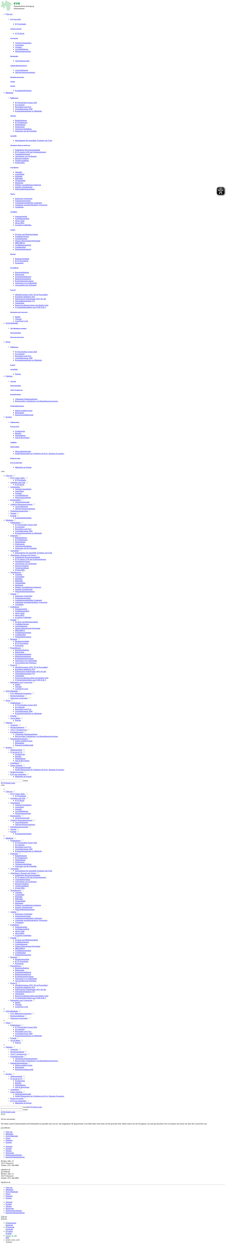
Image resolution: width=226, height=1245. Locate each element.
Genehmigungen (21, 239)
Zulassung (13, 115)
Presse (8, 342)
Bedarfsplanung (21, 120)
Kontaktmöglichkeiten (23, 91)
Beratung (13, 254)
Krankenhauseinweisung (24, 281)
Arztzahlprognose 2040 (23, 109)
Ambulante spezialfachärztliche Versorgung (31, 205)
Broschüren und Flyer (23, 107)
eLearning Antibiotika (23, 225)
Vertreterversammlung (23, 43)
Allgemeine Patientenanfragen (26, 399)
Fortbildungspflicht (22, 219)
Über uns (9, 14)
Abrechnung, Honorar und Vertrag (20, 145)
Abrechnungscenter (22, 61)
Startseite (9, 1146)
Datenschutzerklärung (14, 1155)
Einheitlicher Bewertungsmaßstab (27, 150)
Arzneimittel (19, 174)
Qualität (12, 229)
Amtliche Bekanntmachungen (18, 65)
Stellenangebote (14, 422)
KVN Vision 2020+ (15, 19)
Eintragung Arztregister (23, 199)
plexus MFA (19, 223)
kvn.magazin (20, 105)
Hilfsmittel (19, 178)
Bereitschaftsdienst (22, 272)
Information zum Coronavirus (19, 312)
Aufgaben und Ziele (15, 28)
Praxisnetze (19, 263)
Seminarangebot (21, 216)
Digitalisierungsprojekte (17, 77)
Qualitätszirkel (20, 247)
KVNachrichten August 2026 (26, 103)
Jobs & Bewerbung (22, 438)
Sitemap (9, 1151)
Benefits (18, 433)
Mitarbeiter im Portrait (23, 467)
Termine (12, 81)
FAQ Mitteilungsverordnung (18, 328)
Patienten (9, 376)
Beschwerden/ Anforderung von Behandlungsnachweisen (36, 401)
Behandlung (19, 413)
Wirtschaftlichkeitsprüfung (25, 189)
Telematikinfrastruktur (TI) (25, 301)
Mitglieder (9, 93)
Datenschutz (19, 275)
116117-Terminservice (16, 390)
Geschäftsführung (21, 49)
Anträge (12, 194)
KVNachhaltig (20, 24)
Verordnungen (14, 167)
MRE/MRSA (20, 243)
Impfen (17, 317)
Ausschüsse (19, 45)
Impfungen (19, 183)
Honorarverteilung (22, 158)
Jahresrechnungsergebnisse (25, 72)
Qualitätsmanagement (23, 245)
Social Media (14, 369)
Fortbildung (13, 212)
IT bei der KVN (14, 426)
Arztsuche (13, 381)
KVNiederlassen (21, 123)
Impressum (10, 1153)
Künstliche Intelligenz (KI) (25, 297)
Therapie (18, 319)
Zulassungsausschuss (23, 201)
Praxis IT (13, 290)
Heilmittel (18, 176)
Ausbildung (13, 442)
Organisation (14, 38)
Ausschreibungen (21, 70)
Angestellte (13, 136)
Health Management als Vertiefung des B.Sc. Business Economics (39, 454)
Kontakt (12, 86)
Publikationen (14, 98)
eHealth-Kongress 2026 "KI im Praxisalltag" (31, 295)
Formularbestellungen (23, 277)
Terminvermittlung (22, 161)
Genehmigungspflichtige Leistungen (28, 203)
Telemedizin (19, 303)
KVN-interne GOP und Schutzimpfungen (30, 152)
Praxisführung (14, 267)
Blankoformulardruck (23, 279)
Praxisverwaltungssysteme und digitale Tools (31, 305)
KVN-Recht (19, 33)
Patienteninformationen (17, 406)
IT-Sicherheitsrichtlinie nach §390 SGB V (30, 307)
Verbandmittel (20, 181)
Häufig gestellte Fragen (23, 411)
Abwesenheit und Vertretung (25, 285)
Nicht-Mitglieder (12, 323)
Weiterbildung (20, 125)
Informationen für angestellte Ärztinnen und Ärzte (33, 140)
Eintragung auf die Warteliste (26, 131)
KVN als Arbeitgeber (16, 462)
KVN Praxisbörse (21, 261)
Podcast (18, 374)
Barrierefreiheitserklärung (15, 1157)
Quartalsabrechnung (22, 154)
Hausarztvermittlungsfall (24, 415)
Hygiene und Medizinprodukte (26, 234)
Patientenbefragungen (23, 249)
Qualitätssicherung (22, 237)
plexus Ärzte (19, 221)
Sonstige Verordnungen (23, 187)
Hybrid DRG (20, 163)
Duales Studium (14, 446)
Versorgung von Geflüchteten (26, 283)
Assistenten (19, 207)
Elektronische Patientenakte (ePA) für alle (30, 299)
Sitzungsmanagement (23, 51)
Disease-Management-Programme (27, 241)
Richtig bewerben (15, 458)
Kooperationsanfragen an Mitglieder (28, 111)
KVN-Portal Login (8, 783)
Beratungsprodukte (22, 259)
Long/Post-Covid (21, 321)
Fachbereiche (20, 431)
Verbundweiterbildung (23, 129)
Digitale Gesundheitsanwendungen (28, 185)
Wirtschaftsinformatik (23, 451)
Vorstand (18, 47)
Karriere (9, 417)
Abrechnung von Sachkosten (26, 156)
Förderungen (20, 127)
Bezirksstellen (14, 56)
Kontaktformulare (15, 394)
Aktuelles (18, 172)
